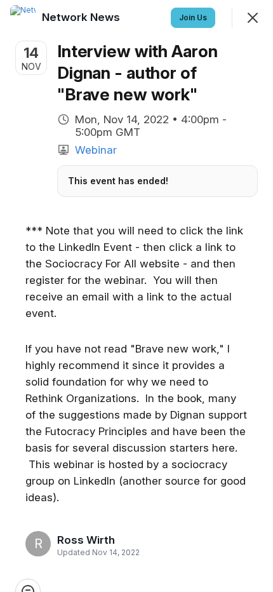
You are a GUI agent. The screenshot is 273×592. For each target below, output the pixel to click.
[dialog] (136, 296)
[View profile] (23, 17)
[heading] (94, 540)
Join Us (193, 17)
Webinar (96, 150)
